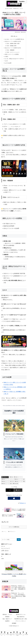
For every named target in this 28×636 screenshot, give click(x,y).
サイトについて (5, 548)
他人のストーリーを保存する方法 (13, 47)
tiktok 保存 (16, 483)
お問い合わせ (5, 550)
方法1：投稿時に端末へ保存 (12, 43)
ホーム (3, 546)
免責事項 (7, 621)
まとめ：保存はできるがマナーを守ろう (14, 58)
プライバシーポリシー (20, 621)
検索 (19, 539)
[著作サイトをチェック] (14, 498)
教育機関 (14, 623)
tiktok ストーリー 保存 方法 (8, 481)
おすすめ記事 (8, 63)
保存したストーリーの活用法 (12, 54)
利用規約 (7, 616)
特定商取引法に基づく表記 (20, 618)
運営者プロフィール (20, 614)
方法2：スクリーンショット (12, 52)
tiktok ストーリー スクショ (8, 479)
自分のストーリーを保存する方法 (13, 41)
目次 (12, 36)
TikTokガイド (5, 477)
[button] (18, 490)
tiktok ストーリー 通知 (20, 481)
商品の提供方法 (20, 616)
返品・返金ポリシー (7, 618)
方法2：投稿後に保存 (11, 45)
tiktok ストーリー (18, 477)
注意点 (6, 56)
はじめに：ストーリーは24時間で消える (14, 39)
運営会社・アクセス (7, 614)
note (2, 558)
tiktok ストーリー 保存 (20, 479)
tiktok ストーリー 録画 (7, 483)
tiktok (12, 477)
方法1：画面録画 (10, 50)
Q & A (6, 60)
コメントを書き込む (14, 526)
